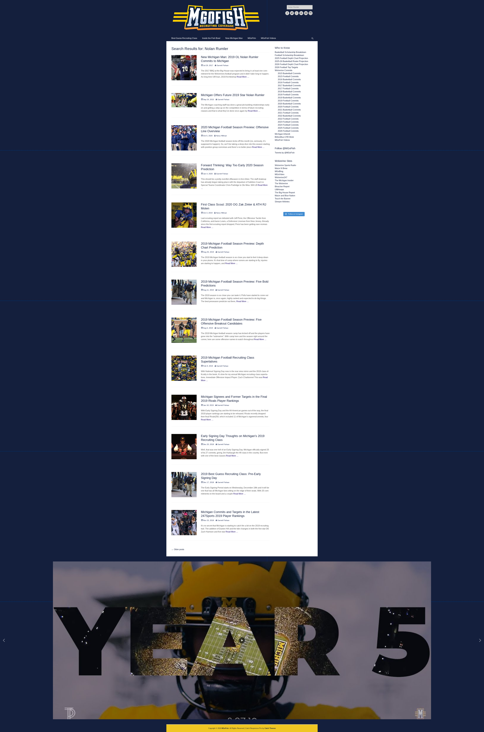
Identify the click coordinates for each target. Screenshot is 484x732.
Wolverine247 (281, 177)
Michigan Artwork (282, 134)
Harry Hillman (221, 136)
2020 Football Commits (288, 107)
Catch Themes (270, 728)
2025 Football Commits (288, 128)
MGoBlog (279, 171)
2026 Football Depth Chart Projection (291, 64)
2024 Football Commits (288, 125)
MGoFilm (252, 38)
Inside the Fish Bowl (211, 38)
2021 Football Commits (288, 113)
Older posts (177, 549)
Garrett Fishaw (222, 65)
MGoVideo (279, 174)
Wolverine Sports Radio (285, 165)
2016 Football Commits (288, 82)
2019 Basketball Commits (289, 98)
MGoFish (225, 728)
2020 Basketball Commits (289, 104)
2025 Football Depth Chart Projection (291, 58)
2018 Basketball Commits (289, 92)
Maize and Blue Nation (285, 196)
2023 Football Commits (288, 122)
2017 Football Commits (288, 88)
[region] (242, 640)
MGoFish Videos (268, 38)
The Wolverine (281, 183)
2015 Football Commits (288, 76)
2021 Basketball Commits (289, 110)
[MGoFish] (216, 17)
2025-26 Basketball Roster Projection (291, 61)
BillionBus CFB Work (284, 137)
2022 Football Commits (288, 119)
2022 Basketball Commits (289, 116)
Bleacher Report (282, 186)
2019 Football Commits (288, 101)
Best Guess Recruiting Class (184, 38)
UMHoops (279, 189)
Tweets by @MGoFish (285, 153)
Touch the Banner (283, 199)
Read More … (243, 77)
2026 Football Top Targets (286, 67)
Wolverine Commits (283, 70)
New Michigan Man (234, 38)
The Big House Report (285, 192)
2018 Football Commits (288, 95)
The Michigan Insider (284, 180)
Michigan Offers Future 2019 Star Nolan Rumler (232, 95)
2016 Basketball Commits (289, 79)
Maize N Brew (281, 168)
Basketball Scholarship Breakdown (290, 52)
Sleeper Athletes (282, 202)
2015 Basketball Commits (289, 73)
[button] (4, 640)
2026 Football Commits (288, 131)
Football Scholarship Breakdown (289, 55)
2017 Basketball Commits (289, 85)
